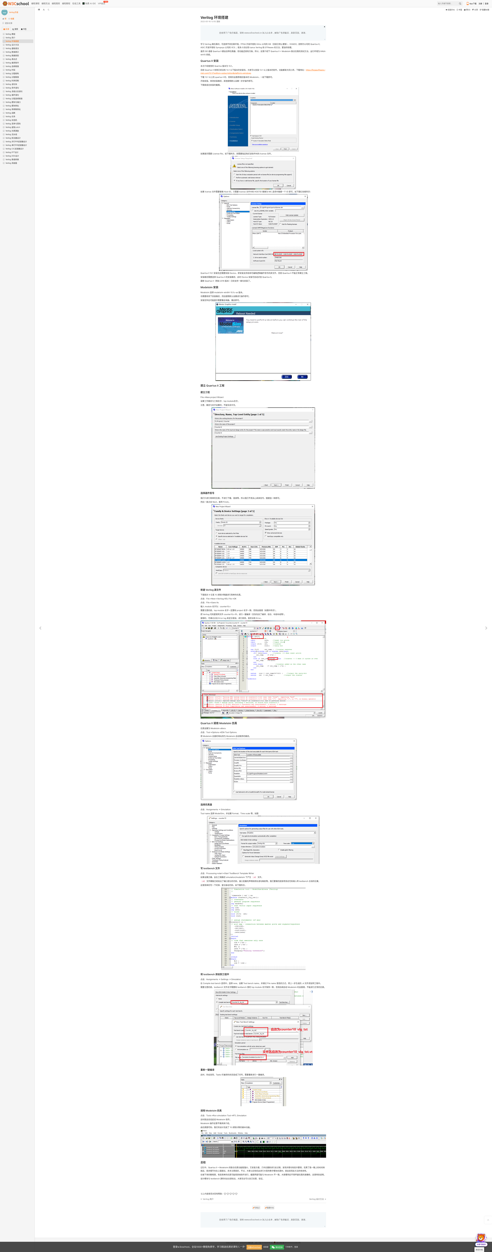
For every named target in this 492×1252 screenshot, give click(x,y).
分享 (476, 10)
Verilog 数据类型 (12, 55)
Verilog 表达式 (11, 59)
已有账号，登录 (291, 1247)
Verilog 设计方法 (12, 45)
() (468, 10)
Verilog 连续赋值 (12, 66)
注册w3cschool (254, 1247)
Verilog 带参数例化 (13, 109)
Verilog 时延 (10, 70)
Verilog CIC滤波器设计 (15, 149)
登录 (486, 3)
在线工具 (76, 3)
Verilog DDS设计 (12, 156)
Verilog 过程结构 (12, 73)
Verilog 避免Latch (13, 127)
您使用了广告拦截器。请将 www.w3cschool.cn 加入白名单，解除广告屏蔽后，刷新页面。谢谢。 (263, 33)
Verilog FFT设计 (12, 152)
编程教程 (66, 3)
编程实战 (46, 3)
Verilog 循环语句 (12, 95)
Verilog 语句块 (11, 84)
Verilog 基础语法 (12, 48)
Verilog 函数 (10, 113)
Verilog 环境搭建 (12, 41)
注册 (480, 3)
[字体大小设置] (44, 9)
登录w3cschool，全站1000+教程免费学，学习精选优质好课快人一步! (209, 1246)
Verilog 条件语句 (12, 88)
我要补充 (270, 1208)
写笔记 (257, 1208)
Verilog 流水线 (11, 134)
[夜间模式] (48, 9)
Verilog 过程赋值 (12, 77)
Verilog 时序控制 (12, 80)
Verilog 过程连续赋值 (14, 98)
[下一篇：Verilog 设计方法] (486, 628)
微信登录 (279, 1247)
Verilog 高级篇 (11, 163)
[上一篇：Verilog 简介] (40, 628)
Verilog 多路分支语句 (14, 91)
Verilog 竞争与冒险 (13, 123)
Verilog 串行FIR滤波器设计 (16, 145)
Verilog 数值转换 (12, 159)
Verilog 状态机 (11, 120)
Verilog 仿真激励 (12, 131)
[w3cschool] (16, 3)
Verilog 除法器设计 (13, 138)
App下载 (472, 3)
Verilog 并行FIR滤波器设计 (16, 141)
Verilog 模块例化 (12, 106)
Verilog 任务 (10, 116)
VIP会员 (102, 3)
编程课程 (35, 3)
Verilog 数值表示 (12, 52)
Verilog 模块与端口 (13, 102)
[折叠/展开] (39, 9)
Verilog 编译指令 (12, 63)
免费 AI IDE (90, 3)
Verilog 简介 (10, 37)
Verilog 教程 (10, 34)
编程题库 (56, 3)
